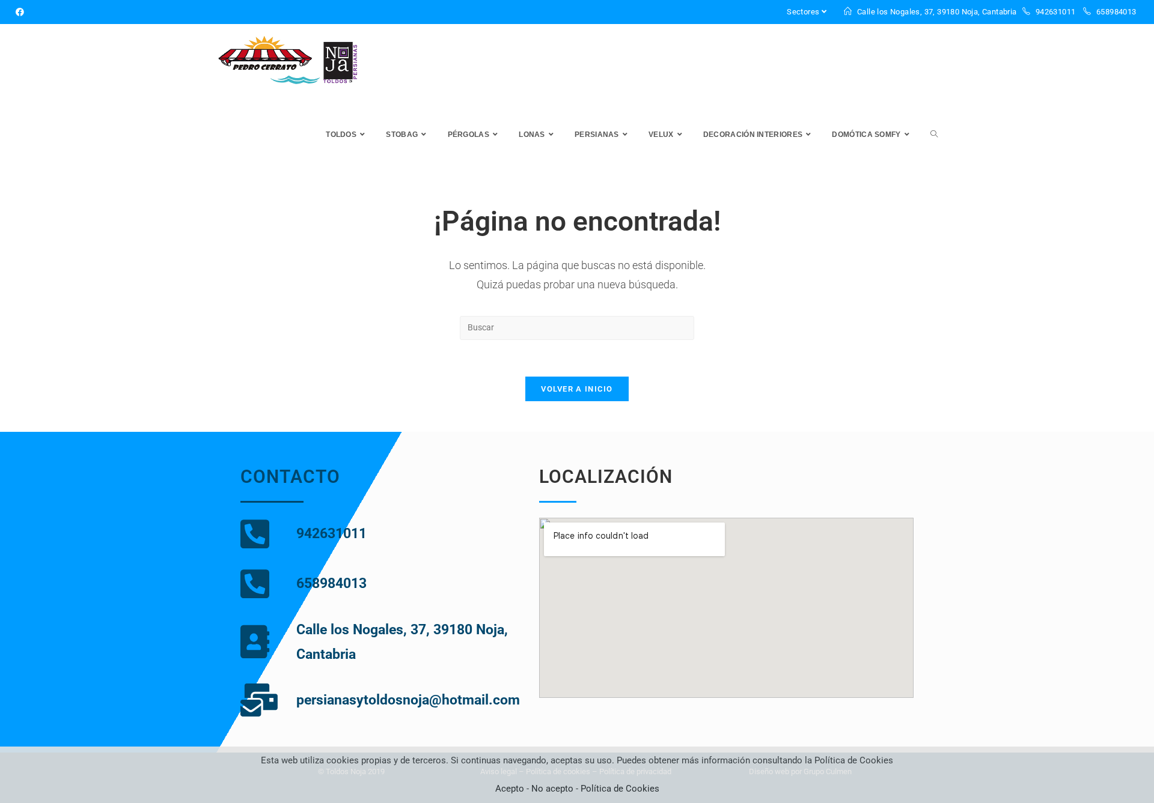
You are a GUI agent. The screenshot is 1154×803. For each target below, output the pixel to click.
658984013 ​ (1116, 11)
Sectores (803, 11)
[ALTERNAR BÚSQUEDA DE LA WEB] (934, 135)
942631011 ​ (1055, 11)
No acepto (552, 788)
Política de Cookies (620, 788)
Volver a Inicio (577, 388)
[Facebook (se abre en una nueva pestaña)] (22, 12)
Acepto (509, 788)
